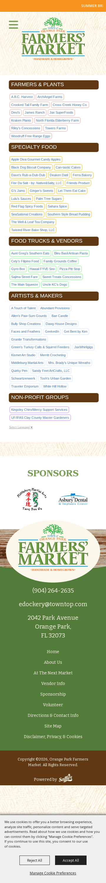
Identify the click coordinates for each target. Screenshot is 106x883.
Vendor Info (53, 683)
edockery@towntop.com (53, 604)
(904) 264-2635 (53, 590)
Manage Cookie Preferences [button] (53, 873)
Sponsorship (53, 694)
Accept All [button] (71, 860)
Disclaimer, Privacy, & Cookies (53, 736)
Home (53, 651)
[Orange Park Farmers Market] (53, 38)
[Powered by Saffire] (65, 779)
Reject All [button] (34, 860)
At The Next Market (53, 673)
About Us (53, 662)
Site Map (53, 726)
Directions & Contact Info (53, 715)
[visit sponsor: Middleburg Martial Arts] (32, 500)
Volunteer (53, 704)
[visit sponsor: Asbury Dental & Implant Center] (73, 500)
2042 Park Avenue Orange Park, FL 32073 (53, 626)
